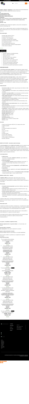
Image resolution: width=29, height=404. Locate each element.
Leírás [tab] (1, 67)
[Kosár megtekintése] (13, 3)
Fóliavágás (5, 9)
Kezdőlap (1, 9)
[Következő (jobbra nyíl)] (2, 362)
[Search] (26, 3)
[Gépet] (3, 3)
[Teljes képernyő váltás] (2, 361)
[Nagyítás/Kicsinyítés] (0, 361)
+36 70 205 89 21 (8, 0)
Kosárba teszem (3, 50)
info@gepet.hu (22, 0)
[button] (0, 12)
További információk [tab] (5, 67)
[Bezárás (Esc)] (6, 361)
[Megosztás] (4, 361)
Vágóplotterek (10, 9)
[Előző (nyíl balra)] (0, 362)
